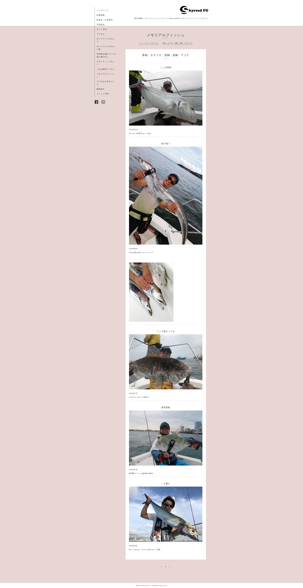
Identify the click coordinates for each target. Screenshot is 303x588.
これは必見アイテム (106, 69)
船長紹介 (101, 89)
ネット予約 (102, 29)
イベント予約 (103, 94)
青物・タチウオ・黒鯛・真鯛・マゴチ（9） (178, 43)
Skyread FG (146, 585)
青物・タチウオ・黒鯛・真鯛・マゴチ (165, 55)
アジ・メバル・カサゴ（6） (149, 43)
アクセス (101, 34)
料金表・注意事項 (105, 20)
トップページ (103, 10)
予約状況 (101, 24)
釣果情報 (101, 15)
